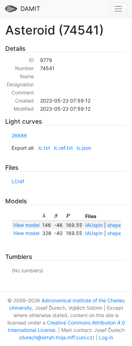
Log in (106, 337)
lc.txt (44, 148)
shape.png (119, 225)
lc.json (84, 148)
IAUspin (94, 225)
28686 (19, 135)
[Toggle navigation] (118, 8)
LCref (18, 181)
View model (26, 225)
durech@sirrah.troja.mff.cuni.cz (57, 337)
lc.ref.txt (63, 148)
